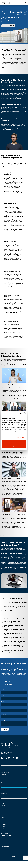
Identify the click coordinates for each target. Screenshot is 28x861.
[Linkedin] (13, 758)
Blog (2, 815)
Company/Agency (5, 714)
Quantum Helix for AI (5, 793)
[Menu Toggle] (26, 2)
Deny (14, 446)
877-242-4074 (7, 684)
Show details (20, 437)
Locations (3, 828)
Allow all (14, 441)
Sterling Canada (4, 833)
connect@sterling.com (9, 681)
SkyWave (3, 788)
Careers (2, 842)
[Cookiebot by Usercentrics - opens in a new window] (20, 413)
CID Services (3, 805)
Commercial (3, 824)
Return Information (5, 846)
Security (3, 779)
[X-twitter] (6, 758)
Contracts (3, 844)
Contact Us (3, 839)
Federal (2, 819)
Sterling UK (3, 831)
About (2, 813)
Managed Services (5, 803)
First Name (3, 689)
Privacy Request (4, 851)
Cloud (2, 776)
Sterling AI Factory (5, 791)
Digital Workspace (5, 772)
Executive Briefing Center (6, 835)
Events (2, 817)
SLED (2, 822)
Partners (3, 826)
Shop (2, 837)
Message (3, 720)
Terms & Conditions (5, 848)
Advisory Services (4, 800)
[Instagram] (9, 758)
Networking (3, 774)
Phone (2, 708)
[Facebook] (2, 758)
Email (2, 701)
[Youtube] (17, 758)
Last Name (3, 695)
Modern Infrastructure (5, 770)
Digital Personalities (5, 786)
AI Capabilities (4, 767)
